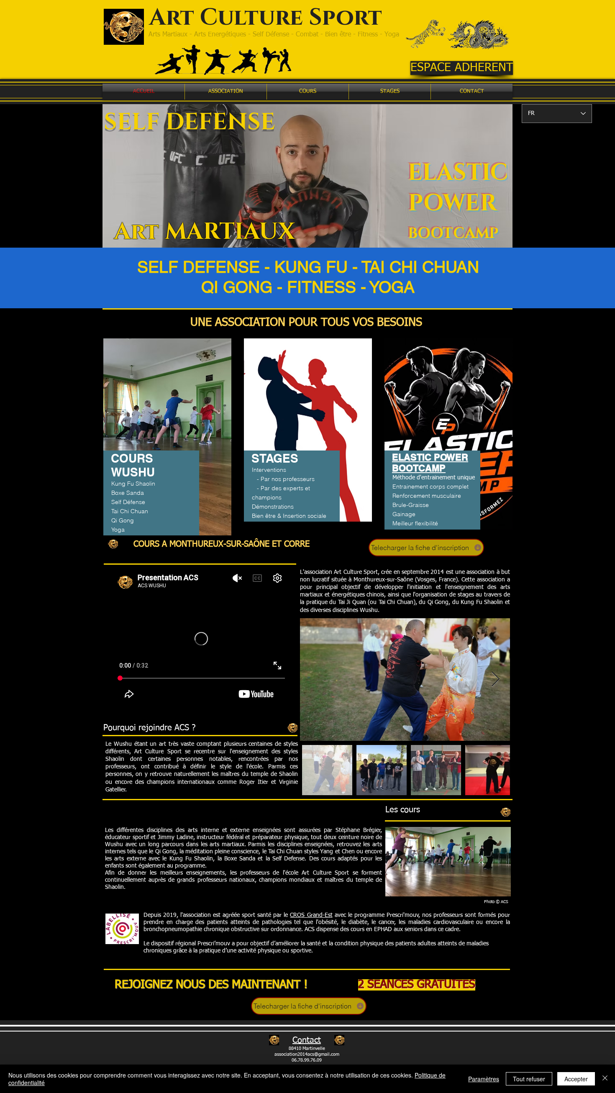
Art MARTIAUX (204, 232)
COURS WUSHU (133, 465)
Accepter (576, 1079)
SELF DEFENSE (189, 122)
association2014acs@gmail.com (306, 1054)
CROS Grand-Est (311, 915)
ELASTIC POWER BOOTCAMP (430, 463)
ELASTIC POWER (458, 188)
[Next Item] (495, 679)
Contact (306, 1040)
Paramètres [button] (483, 1079)
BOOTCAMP (453, 233)
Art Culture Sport (260, 18)
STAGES (274, 458)
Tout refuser (529, 1079)
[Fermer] (605, 1078)
